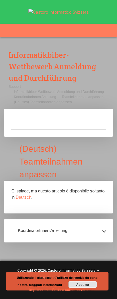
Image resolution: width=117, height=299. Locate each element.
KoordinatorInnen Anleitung (35, 97)
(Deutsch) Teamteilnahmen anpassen (43, 102)
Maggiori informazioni (45, 285)
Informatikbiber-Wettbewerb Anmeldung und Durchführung (59, 92)
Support (15, 87)
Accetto (82, 284)
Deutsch (23, 197)
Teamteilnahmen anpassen (83, 97)
